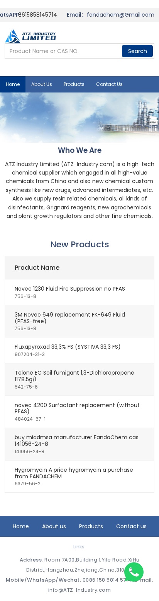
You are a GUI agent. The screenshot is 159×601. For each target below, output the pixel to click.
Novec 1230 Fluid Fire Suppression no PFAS (70, 289)
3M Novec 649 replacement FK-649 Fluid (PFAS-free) (70, 318)
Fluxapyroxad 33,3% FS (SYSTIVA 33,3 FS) (68, 347)
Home (13, 84)
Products (74, 84)
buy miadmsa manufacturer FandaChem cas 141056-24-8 (77, 440)
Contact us (109, 84)
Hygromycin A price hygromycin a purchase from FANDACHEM (74, 473)
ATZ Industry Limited (32, 164)
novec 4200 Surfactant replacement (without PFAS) (77, 408)
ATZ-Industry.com (88, 164)
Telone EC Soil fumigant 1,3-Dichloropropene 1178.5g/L (74, 376)
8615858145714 (37, 14)
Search (137, 51)
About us (41, 84)
